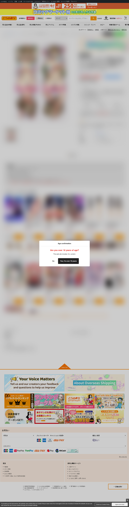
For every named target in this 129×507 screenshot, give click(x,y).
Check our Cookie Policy (103, 504)
